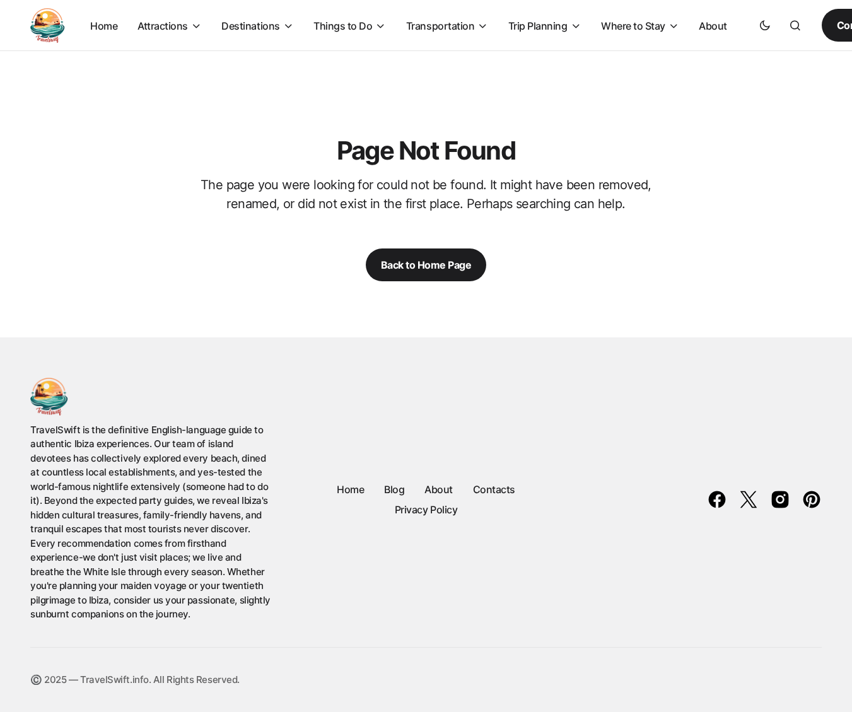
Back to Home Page (426, 265)
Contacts (494, 489)
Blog (394, 489)
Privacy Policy (426, 509)
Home (350, 489)
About (438, 489)
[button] (765, 25)
